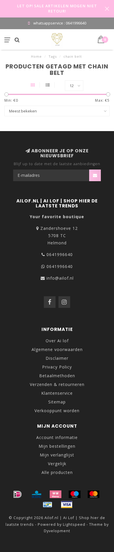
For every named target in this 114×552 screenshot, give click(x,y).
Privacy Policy (57, 367)
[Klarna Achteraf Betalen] (55, 494)
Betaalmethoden (57, 375)
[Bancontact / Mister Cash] (47, 504)
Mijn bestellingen (57, 446)
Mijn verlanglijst (57, 455)
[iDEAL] (17, 494)
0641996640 (59, 254)
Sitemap (57, 402)
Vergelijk (57, 463)
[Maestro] (74, 494)
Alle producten (57, 472)
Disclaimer (57, 358)
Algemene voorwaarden (57, 349)
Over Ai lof (57, 340)
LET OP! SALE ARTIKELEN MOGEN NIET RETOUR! (57, 8)
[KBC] (36, 494)
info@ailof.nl (60, 278)
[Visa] (66, 504)
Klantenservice (57, 393)
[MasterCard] (93, 494)
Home (36, 56)
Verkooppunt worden (57, 410)
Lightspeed (74, 524)
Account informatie (57, 437)
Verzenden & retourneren (57, 384)
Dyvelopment (57, 530)
